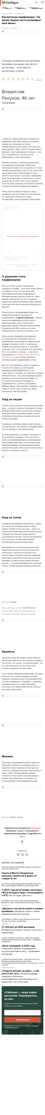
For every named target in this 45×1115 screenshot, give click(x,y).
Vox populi (5, 905)
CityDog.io (5, 28)
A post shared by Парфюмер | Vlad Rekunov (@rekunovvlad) (22, 265)
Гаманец (5, 924)
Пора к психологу (8, 967)
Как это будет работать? (22, 893)
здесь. (22, 836)
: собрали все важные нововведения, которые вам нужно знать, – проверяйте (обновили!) (21, 950)
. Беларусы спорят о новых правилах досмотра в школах (22, 911)
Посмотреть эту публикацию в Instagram (22, 236)
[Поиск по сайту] (36, 2)
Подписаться (22, 1019)
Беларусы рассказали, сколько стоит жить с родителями (22, 930)
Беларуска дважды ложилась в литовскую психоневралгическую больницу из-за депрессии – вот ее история (20, 976)
